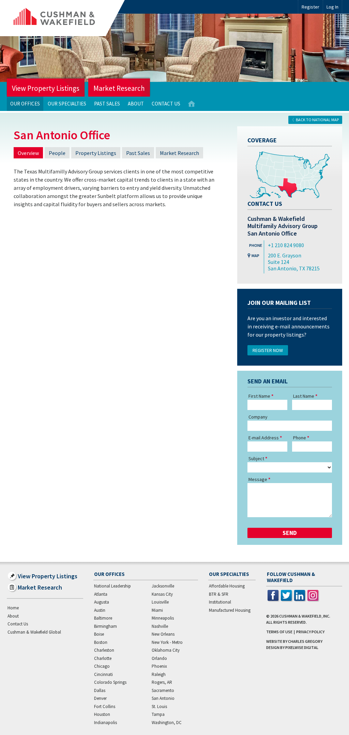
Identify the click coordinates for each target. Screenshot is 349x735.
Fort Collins (104, 706)
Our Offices (25, 103)
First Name (259, 396)
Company (258, 417)
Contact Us (166, 103)
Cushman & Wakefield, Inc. (304, 616)
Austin (99, 610)
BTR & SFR (218, 594)
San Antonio (163, 698)
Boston (100, 642)
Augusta (101, 602)
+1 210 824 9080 (286, 245)
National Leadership (112, 586)
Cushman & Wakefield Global (34, 632)
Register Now (268, 350)
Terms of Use (279, 631)
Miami (157, 610)
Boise (99, 634)
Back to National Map (317, 119)
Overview (28, 153)
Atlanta (100, 594)
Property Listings (95, 153)
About (136, 103)
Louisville (160, 602)
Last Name (303, 396)
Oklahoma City (166, 650)
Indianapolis (105, 722)
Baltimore (103, 618)
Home (191, 104)
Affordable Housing (227, 586)
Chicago (102, 666)
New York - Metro (167, 642)
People (57, 153)
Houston (102, 714)
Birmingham (105, 626)
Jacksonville (163, 586)
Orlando (159, 658)
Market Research (119, 88)
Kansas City (162, 594)
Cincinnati (103, 674)
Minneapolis (163, 618)
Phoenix (159, 666)
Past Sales (107, 103)
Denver (100, 698)
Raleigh (159, 674)
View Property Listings (45, 88)
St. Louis (159, 706)
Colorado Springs (110, 682)
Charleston (104, 650)
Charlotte (102, 658)
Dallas (99, 690)
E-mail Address (263, 438)
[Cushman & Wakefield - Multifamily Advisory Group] (66, 18)
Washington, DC (167, 722)
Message (257, 479)
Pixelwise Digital (301, 647)
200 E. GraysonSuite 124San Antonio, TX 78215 (294, 262)
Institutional (220, 602)
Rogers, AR (162, 682)
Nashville (160, 626)
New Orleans (163, 634)
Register (310, 7)
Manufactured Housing (230, 610)
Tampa (158, 714)
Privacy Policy (310, 631)
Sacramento (163, 690)
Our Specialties (67, 103)
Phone (299, 438)
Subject (256, 458)
